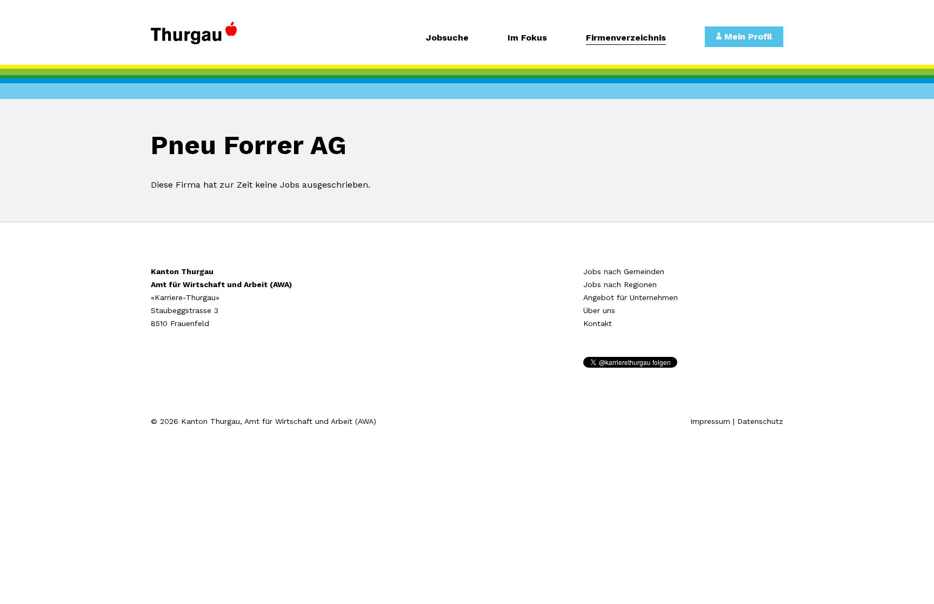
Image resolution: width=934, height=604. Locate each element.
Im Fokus (527, 38)
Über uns (599, 310)
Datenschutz (760, 421)
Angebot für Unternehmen (630, 297)
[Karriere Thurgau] (224, 38)
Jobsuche (447, 38)
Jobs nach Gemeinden (623, 271)
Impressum (710, 421)
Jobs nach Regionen (620, 284)
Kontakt (597, 323)
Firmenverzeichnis (626, 38)
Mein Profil (747, 36)
